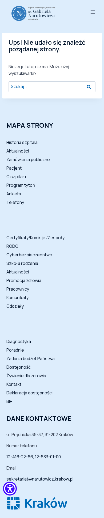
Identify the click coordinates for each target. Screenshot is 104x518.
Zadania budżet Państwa (30, 358)
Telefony (15, 202)
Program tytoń (20, 185)
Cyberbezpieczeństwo (29, 255)
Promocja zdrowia (23, 280)
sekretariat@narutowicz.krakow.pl (39, 479)
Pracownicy (17, 289)
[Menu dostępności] (9, 489)
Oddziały (15, 306)
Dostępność (18, 367)
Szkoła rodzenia (22, 263)
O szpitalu (16, 177)
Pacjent (14, 168)
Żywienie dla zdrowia (26, 376)
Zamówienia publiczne (28, 159)
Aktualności (17, 151)
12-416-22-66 (19, 457)
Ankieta (13, 194)
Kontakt (13, 384)
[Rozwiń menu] (93, 12)
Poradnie (15, 350)
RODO (12, 246)
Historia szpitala (22, 142)
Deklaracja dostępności (29, 393)
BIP (9, 401)
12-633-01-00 (48, 457)
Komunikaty (17, 297)
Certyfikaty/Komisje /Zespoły (35, 238)
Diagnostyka (18, 341)
